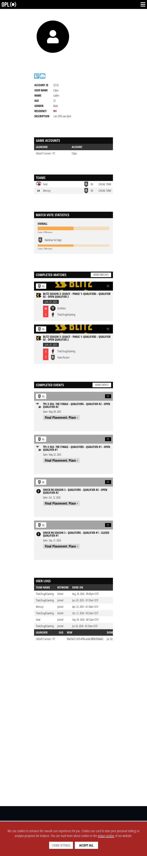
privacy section (106, 835)
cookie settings (61, 845)
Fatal (38, 620)
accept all (86, 845)
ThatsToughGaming (45, 594)
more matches (100, 275)
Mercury (39, 607)
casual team (104, 184)
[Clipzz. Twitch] (36, 76)
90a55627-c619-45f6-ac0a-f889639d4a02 (85, 639)
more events (101, 385)
